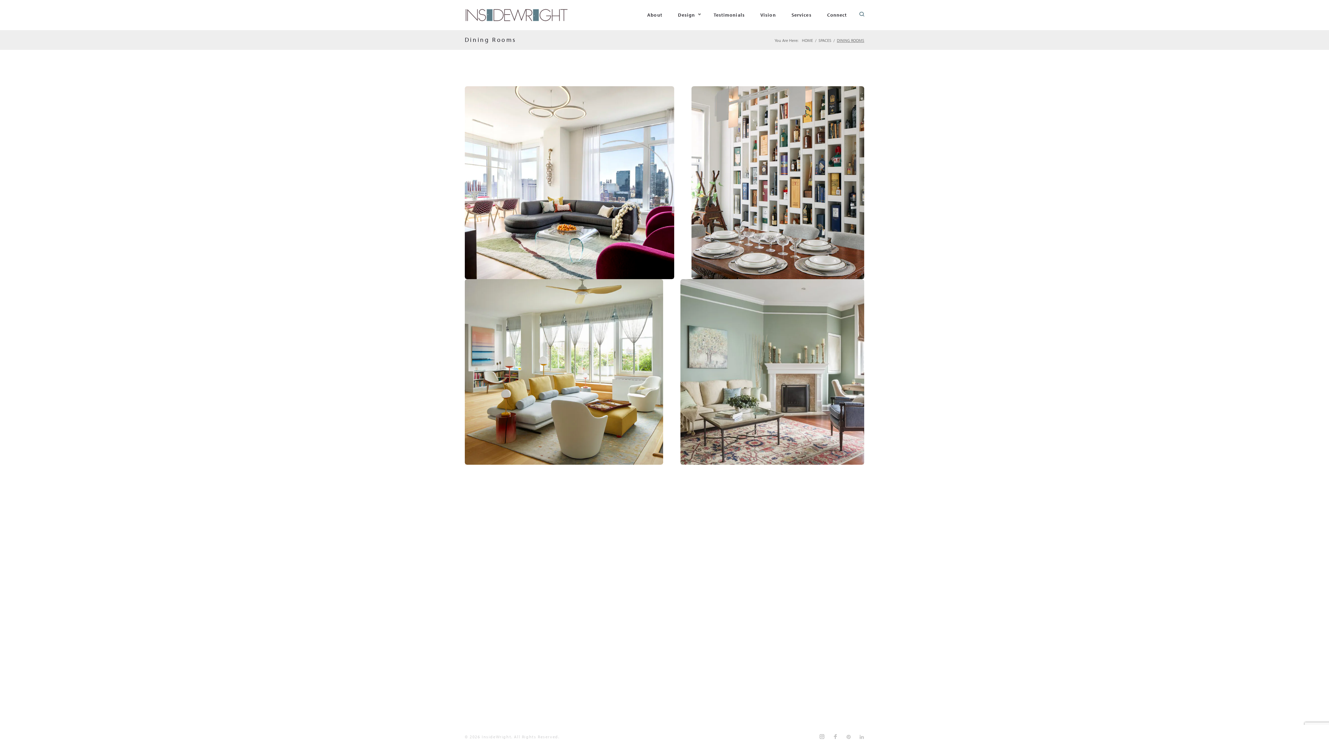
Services (802, 15)
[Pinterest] (849, 737)
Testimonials (729, 15)
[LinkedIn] (862, 737)
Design (686, 15)
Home (807, 40)
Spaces (825, 40)
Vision (768, 15)
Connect (837, 15)
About (654, 15)
